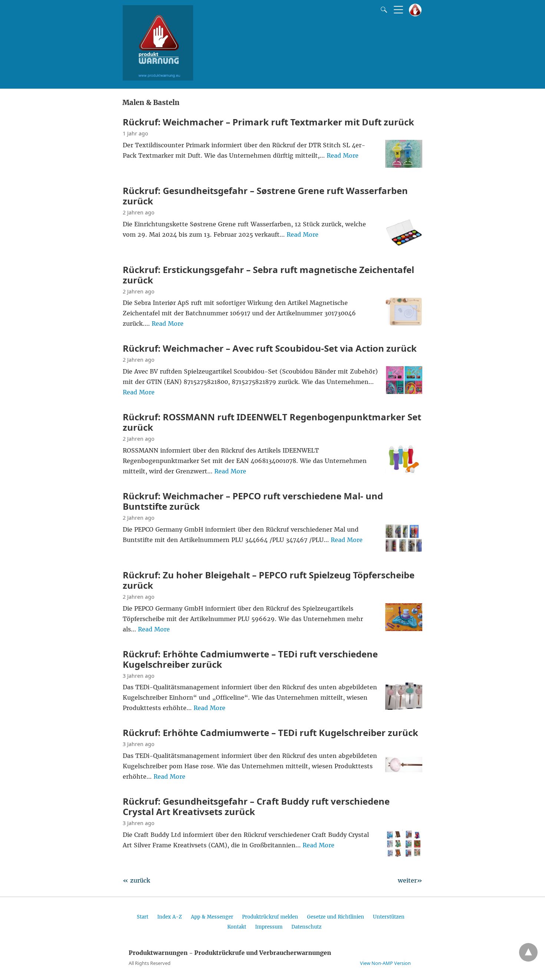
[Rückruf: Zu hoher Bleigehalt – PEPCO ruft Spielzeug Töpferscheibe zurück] (403, 629)
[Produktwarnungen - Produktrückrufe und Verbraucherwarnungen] (158, 78)
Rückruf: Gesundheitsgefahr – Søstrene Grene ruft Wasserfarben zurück (265, 195)
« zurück (136, 880)
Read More (343, 155)
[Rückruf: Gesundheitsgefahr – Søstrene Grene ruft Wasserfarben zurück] (403, 244)
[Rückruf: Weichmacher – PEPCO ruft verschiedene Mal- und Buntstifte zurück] (403, 550)
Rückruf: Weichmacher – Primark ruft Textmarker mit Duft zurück (268, 122)
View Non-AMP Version (385, 963)
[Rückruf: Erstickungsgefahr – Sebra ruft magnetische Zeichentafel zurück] (403, 323)
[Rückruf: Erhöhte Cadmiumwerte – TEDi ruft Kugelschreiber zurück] (403, 776)
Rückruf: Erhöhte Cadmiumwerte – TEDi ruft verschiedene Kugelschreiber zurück (250, 659)
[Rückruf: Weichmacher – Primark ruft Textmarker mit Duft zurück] (403, 165)
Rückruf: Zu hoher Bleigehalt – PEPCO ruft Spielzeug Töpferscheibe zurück (268, 580)
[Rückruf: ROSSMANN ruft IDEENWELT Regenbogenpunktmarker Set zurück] (403, 470)
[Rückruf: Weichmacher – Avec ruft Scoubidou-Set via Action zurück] (403, 391)
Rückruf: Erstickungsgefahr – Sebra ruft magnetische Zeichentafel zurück (268, 274)
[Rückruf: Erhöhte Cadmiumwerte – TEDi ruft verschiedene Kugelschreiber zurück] (403, 707)
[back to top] (528, 952)
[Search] (382, 9)
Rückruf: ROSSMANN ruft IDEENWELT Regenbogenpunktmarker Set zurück (272, 422)
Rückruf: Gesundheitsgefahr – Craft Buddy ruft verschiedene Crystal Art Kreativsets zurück (256, 806)
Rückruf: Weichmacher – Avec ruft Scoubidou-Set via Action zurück (270, 348)
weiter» (410, 880)
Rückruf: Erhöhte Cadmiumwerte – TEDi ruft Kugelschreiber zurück (270, 732)
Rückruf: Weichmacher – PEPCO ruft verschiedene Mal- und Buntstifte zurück (253, 501)
